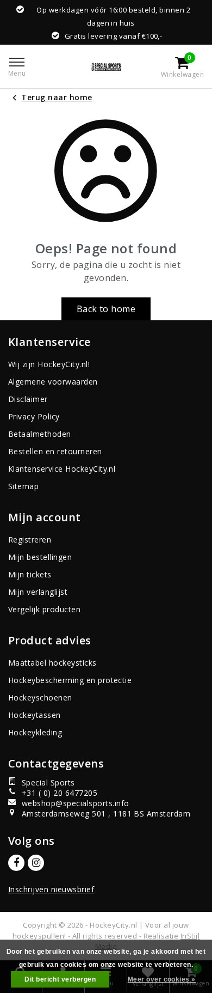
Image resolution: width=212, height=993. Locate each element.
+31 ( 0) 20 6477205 (59, 793)
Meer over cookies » (162, 979)
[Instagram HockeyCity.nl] (36, 863)
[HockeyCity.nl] (105, 66)
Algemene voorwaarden (53, 381)
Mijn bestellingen (40, 557)
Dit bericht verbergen (60, 979)
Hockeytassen (34, 715)
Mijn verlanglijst (37, 592)
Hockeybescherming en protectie (70, 680)
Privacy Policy (34, 416)
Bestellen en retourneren (55, 451)
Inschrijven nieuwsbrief (51, 889)
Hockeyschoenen (40, 697)
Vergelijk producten (44, 609)
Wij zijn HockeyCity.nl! (49, 364)
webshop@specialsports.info (75, 803)
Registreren (29, 539)
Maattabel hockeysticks (52, 662)
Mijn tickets (30, 574)
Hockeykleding (35, 732)
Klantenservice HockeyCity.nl (61, 469)
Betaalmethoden (39, 434)
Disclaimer (28, 399)
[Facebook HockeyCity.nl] (16, 863)
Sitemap (23, 486)
